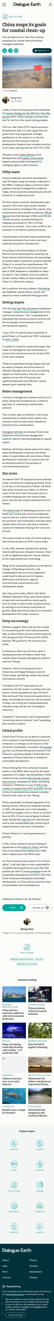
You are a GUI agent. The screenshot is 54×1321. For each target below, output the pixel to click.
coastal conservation (32, 158)
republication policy (15, 1294)
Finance (7, 1075)
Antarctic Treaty (29, 847)
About (5, 1260)
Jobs (4, 1265)
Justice (14, 1232)
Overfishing (44, 288)
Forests (40, 1212)
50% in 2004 (12, 339)
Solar (6, 1041)
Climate (39, 1149)
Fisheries (8, 1106)
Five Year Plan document (25, 308)
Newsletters (35, 1271)
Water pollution (27, 964)
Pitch (5, 1271)
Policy (39, 959)
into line (26, 819)
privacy (25, 1307)
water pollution (27, 154)
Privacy (33, 1260)
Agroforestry (38, 1041)
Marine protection (22, 959)
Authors (6, 1277)
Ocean (40, 1191)
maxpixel (13, 90)
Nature (40, 1170)
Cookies (33, 1265)
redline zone (13, 510)
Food (14, 1170)
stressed (35, 871)
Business (14, 1212)
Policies (33, 1277)
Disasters (34, 1106)
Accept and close (15, 1315)
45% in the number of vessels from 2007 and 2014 (24, 787)
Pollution (14, 1191)
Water (39, 1232)
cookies (37, 1307)
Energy (14, 1149)
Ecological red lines (12, 431)
